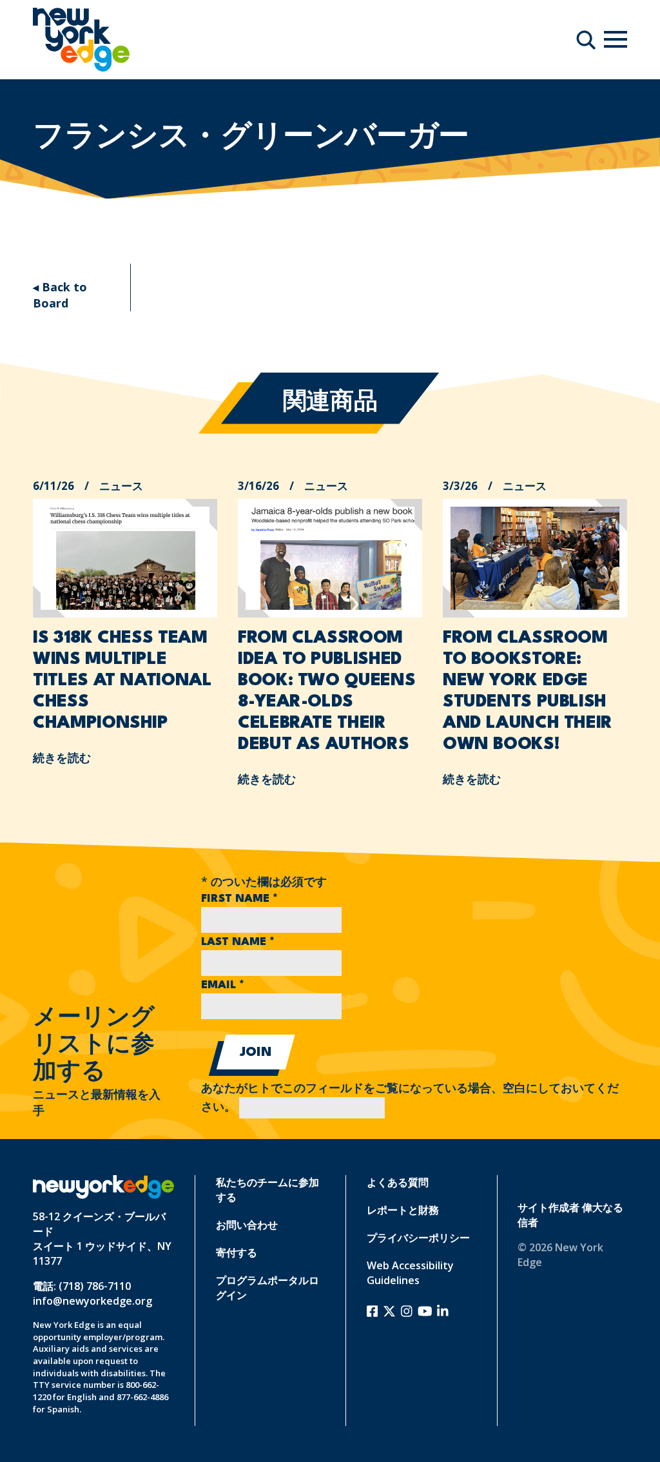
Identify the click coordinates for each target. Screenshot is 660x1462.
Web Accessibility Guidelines (410, 1272)
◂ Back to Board (60, 295)
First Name (239, 898)
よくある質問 (398, 1182)
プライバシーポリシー (418, 1238)
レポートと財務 (403, 1210)
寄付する (236, 1252)
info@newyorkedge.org (92, 1301)
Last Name (238, 942)
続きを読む (62, 757)
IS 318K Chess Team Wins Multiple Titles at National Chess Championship (122, 681)
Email (222, 985)
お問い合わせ (247, 1225)
